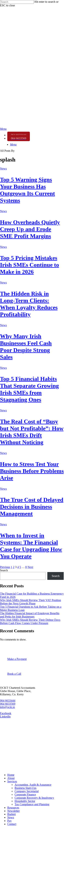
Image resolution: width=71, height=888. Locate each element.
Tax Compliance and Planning (32, 804)
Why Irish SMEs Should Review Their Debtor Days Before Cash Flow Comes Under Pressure (30, 621)
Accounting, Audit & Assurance (33, 784)
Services (12, 781)
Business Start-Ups (25, 787)
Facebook (5, 713)
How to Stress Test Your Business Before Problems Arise (32, 471)
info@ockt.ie (7, 707)
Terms (4, 742)
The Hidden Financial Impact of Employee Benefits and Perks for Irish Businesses (29, 615)
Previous (5, 567)
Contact (11, 824)
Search (4, 570)
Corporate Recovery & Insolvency (34, 797)
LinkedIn (5, 716)
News (3, 168)
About (11, 778)
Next (30, 567)
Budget (11, 814)
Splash (4, 767)
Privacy (5, 736)
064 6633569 (7, 703)
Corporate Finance (25, 794)
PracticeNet (7, 754)
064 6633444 (7, 700)
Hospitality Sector (25, 801)
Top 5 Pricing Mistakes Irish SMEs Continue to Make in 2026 (29, 265)
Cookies (5, 748)
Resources (13, 807)
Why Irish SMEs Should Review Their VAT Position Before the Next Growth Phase (30, 602)
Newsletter (13, 810)
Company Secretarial (27, 791)
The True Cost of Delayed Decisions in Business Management (31, 506)
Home (10, 774)
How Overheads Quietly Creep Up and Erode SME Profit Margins (30, 229)
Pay (9, 820)
